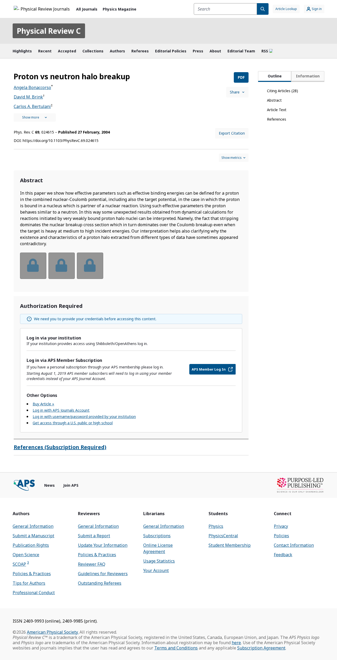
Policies (281, 536)
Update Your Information (102, 545)
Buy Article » (43, 403)
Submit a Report (94, 536)
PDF (241, 77)
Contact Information (294, 545)
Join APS (70, 485)
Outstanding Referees (99, 583)
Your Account (156, 570)
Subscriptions (157, 536)
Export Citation (232, 133)
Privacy (281, 526)
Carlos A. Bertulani (32, 106)
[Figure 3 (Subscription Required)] (90, 266)
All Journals (86, 9)
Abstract (274, 100)
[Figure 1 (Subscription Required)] (33, 266)
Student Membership (230, 545)
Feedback (283, 555)
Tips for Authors (29, 583)
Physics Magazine (119, 9)
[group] (131, 269)
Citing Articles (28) (282, 90)
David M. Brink (28, 97)
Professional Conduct (34, 592)
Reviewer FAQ (91, 564)
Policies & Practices (32, 574)
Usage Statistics (159, 561)
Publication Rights (31, 545)
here (236, 643)
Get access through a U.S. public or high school (73, 422)
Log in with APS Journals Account (61, 410)
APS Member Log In (209, 369)
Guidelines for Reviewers (103, 574)
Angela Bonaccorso (32, 87)
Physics (216, 526)
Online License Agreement (158, 548)
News (49, 485)
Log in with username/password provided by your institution (84, 416)
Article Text (276, 109)
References (276, 119)
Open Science (26, 555)
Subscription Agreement (261, 648)
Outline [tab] (275, 75)
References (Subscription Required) (60, 447)
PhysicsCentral (223, 536)
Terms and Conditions (176, 648)
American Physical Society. (52, 632)
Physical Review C (49, 31)
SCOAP (21, 564)
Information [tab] (308, 75)
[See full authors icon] (35, 117)
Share (235, 92)
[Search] (263, 9)
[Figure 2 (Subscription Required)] (61, 266)
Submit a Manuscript (33, 536)
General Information (33, 526)
